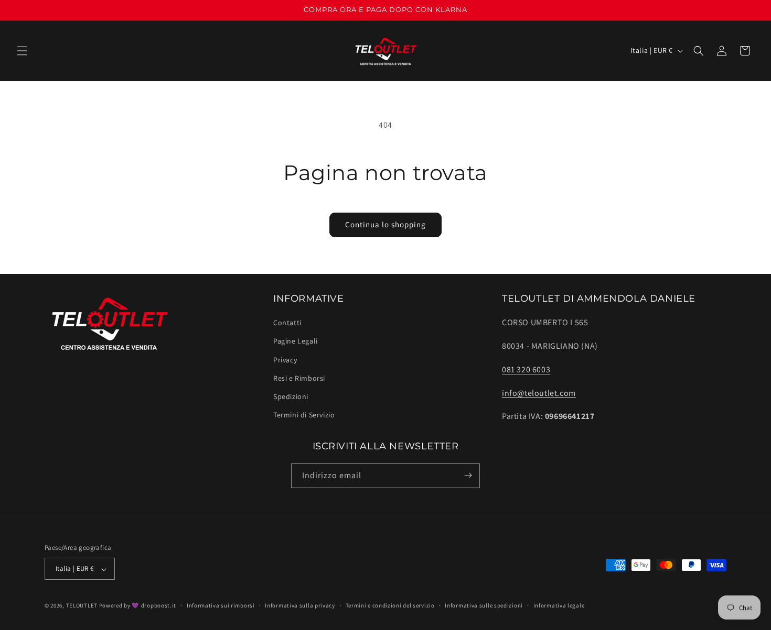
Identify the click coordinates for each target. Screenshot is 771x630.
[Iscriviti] (467, 475)
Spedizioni (290, 396)
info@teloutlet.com (539, 393)
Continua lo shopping (385, 224)
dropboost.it (158, 606)
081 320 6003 (526, 369)
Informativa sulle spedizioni (484, 605)
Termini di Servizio (304, 415)
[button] (22, 50)
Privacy (285, 359)
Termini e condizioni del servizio (390, 605)
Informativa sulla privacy (300, 605)
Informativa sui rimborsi (221, 605)
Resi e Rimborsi (299, 378)
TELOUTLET (82, 606)
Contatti (287, 323)
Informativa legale (559, 605)
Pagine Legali (295, 341)
